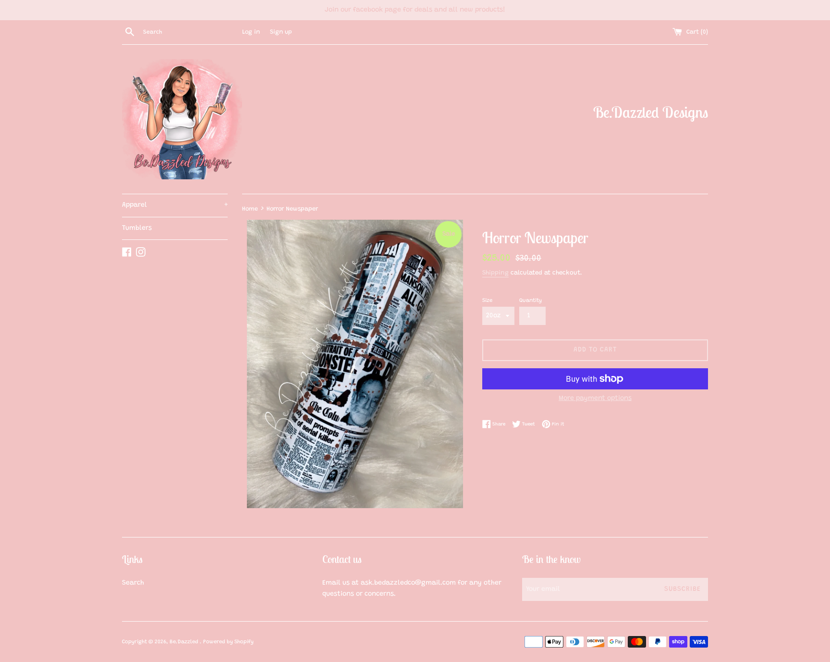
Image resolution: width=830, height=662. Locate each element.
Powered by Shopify (228, 642)
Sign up (281, 32)
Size (487, 300)
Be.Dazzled (185, 642)
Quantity (530, 300)
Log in (251, 32)
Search (133, 583)
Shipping (495, 273)
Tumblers (137, 228)
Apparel (175, 205)
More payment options (595, 398)
